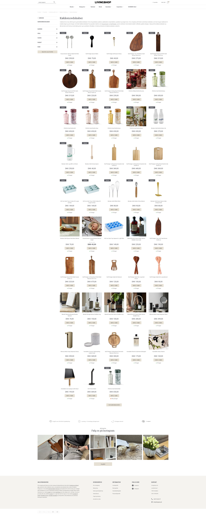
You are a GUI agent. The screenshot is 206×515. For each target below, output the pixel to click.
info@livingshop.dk (157, 502)
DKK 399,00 (158, 319)
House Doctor (105, 24)
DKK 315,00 (158, 58)
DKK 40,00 (92, 168)
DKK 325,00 (69, 281)
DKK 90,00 (136, 205)
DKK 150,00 (91, 319)
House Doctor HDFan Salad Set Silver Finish (70, 54)
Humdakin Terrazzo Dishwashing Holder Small (92, 352)
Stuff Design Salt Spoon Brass (114, 53)
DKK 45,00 (92, 244)
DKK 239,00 (114, 95)
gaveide (51, 493)
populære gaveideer (53, 495)
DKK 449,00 (136, 168)
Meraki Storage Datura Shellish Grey (92, 314)
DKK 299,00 (69, 58)
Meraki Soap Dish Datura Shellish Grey (114, 314)
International (96, 493)
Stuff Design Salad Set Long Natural (158, 277)
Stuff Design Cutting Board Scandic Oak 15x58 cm (114, 164)
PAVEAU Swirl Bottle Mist (114, 389)
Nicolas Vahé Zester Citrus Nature (136, 201)
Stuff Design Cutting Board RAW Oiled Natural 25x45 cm (114, 91)
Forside (39, 12)
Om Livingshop (96, 485)
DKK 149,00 (69, 205)
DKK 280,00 (136, 319)
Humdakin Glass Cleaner (158, 351)
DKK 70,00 (70, 244)
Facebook (136, 485)
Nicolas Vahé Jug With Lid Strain (70, 164)
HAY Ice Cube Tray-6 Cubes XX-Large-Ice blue (69, 201)
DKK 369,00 (114, 168)
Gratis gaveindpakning (98, 490)
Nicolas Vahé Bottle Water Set (158, 128)
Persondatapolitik (116, 493)
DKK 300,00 (114, 356)
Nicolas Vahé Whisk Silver (114, 201)
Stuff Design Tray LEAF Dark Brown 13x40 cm (158, 239)
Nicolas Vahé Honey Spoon (92, 164)
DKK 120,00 (114, 281)
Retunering (95, 488)
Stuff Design (113, 24)
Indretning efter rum (53, 12)
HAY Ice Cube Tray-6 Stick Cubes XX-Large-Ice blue (92, 201)
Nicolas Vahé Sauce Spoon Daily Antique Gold (158, 201)
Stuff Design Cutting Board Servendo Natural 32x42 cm (114, 352)
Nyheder (93, 7)
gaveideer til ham (44, 495)
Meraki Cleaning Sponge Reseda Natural (70, 315)
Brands (72, 7)
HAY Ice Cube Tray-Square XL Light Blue (114, 238)
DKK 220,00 (91, 95)
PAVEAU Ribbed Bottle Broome (136, 91)
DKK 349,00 (91, 356)
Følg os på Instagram (103, 430)
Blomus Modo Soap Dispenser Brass (70, 351)
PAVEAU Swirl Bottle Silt (70, 128)
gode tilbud (58, 492)
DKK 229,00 (136, 244)
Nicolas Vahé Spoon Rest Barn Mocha (69, 238)
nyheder (49, 492)
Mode (100, 7)
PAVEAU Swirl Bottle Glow (91, 128)
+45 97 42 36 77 (157, 499)
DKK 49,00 (114, 58)
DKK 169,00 (158, 356)
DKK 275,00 (136, 58)
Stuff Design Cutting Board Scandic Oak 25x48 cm (136, 164)
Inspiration (119, 7)
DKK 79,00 (92, 58)
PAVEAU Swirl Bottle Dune (114, 128)
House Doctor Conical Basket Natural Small (92, 239)
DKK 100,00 (136, 281)
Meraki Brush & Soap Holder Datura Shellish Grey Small (136, 239)
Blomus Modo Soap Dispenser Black (158, 314)
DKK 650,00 (158, 95)
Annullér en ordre (97, 499)
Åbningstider (115, 488)
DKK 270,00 (158, 131)
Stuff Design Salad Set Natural (114, 277)
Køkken (41, 18)
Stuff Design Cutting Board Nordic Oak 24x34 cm (158, 164)
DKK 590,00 (136, 95)
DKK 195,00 (69, 392)
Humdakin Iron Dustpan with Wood (69, 389)
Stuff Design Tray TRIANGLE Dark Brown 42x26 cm (136, 54)
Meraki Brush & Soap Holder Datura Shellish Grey (136, 315)
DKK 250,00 (69, 168)
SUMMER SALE (132, 7)
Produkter (45, 12)
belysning (57, 488)
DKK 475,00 (91, 281)
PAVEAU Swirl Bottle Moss (158, 91)
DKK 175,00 (136, 356)
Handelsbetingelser (116, 490)
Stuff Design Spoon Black (92, 53)
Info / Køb (69, 62)
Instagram (136, 488)
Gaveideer (108, 7)
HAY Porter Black (92, 389)
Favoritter (155, 2)
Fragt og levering (96, 496)
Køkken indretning (64, 12)
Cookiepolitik (115, 485)
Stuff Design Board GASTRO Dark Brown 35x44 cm (69, 91)
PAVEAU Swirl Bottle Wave (136, 128)
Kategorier (82, 7)
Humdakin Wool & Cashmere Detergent (136, 351)
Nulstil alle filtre (47, 52)
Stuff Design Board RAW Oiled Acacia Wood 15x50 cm (92, 91)
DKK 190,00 (158, 244)
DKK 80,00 (114, 205)
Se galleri (103, 464)
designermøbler (51, 488)
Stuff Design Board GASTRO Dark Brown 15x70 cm (158, 54)
